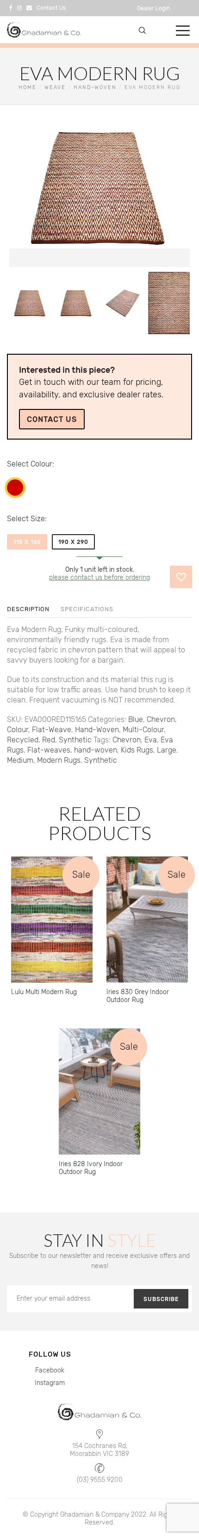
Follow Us (50, 1354)
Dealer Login (153, 8)
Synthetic (75, 739)
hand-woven (95, 750)
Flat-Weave (51, 729)
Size (38, 518)
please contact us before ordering (99, 577)
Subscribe (161, 1299)
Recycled (22, 739)
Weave (55, 87)
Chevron (161, 719)
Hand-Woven (95, 87)
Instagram (50, 1383)
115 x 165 (27, 542)
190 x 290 (73, 542)
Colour (41, 463)
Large (166, 750)
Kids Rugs (137, 750)
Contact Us (52, 419)
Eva (150, 739)
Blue (135, 719)
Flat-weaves (48, 750)
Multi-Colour (143, 729)
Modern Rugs (59, 760)
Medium (20, 760)
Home (28, 87)
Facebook (49, 1370)
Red (15, 487)
